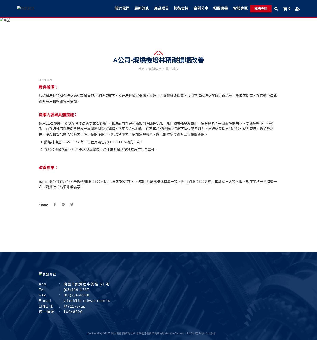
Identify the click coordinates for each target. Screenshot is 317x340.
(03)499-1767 (76, 290)
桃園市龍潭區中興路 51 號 (87, 284)
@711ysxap (75, 306)
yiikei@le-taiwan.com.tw (87, 301)
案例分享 (201, 8)
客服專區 (240, 8)
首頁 (142, 69)
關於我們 (122, 8)
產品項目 (161, 8)
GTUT (106, 333)
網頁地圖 (116, 333)
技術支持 (181, 8)
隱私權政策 (128, 333)
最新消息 (141, 8)
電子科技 (171, 69)
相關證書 (220, 8)
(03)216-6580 (76, 295)
